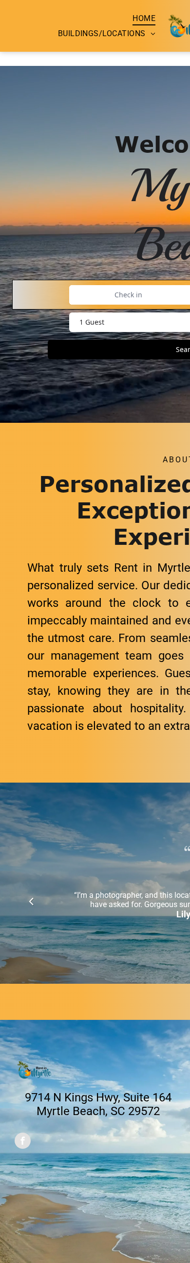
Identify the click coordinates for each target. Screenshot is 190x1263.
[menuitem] (144, 18)
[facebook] (23, 1142)
